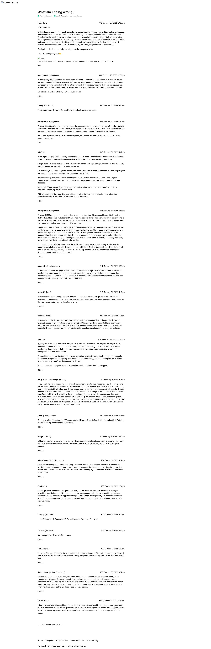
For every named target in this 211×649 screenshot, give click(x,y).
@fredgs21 (42, 344)
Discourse (52, 646)
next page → (57, 624)
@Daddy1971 (50, 126)
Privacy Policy (92, 640)
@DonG (41, 441)
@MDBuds (49, 215)
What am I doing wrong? (56, 12)
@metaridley (43, 297)
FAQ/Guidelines (62, 640)
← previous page (44, 624)
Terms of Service (77, 640)
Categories (49, 640)
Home (40, 640)
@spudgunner (44, 27)
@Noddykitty (43, 80)
